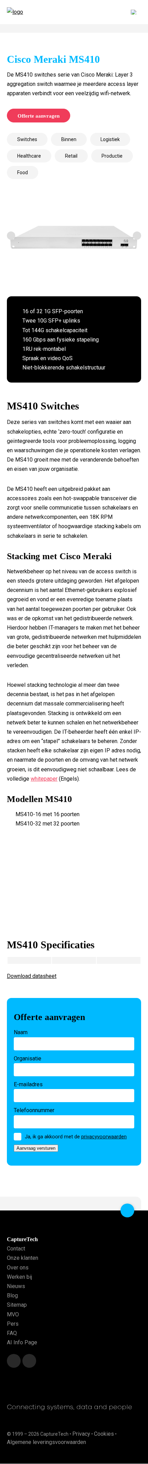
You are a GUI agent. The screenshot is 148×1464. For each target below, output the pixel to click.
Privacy (81, 1434)
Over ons (18, 1267)
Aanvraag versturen (36, 1148)
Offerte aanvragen (39, 116)
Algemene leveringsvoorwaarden (46, 1442)
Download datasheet (31, 976)
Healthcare (29, 156)
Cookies (104, 1434)
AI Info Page (22, 1342)
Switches (27, 139)
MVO (13, 1314)
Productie (112, 156)
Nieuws (16, 1286)
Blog (12, 1295)
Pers (13, 1323)
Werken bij (19, 1277)
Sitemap (17, 1305)
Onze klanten (22, 1258)
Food (22, 172)
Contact (16, 1249)
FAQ (12, 1333)
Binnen (68, 139)
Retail (71, 156)
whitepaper (44, 778)
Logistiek (110, 139)
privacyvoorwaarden (104, 1137)
